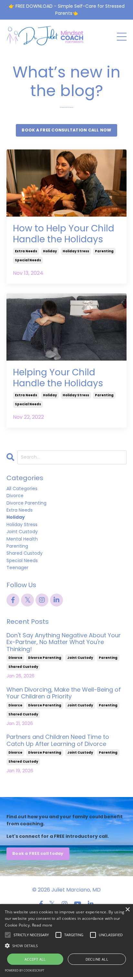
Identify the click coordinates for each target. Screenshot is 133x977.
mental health (22, 539)
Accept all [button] (35, 959)
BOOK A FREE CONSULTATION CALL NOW (66, 130)
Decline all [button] (97, 959)
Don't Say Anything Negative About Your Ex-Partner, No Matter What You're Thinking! (63, 642)
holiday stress (76, 251)
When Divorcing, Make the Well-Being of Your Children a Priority (63, 693)
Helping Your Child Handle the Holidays (58, 378)
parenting (104, 251)
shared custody (24, 553)
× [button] (127, 909)
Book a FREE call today (38, 853)
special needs (28, 260)
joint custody (22, 531)
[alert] (66, 940)
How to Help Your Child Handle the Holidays (63, 234)
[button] (66, 945)
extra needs (26, 251)
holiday (50, 251)
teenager (17, 567)
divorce (15, 495)
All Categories (21, 488)
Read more (42, 925)
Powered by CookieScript (24, 970)
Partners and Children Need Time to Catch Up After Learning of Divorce (57, 740)
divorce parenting (26, 503)
